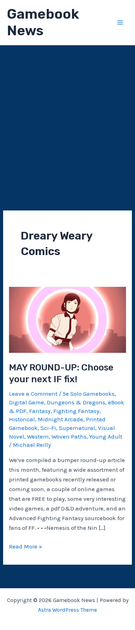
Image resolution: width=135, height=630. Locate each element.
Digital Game (26, 402)
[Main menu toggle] (120, 22)
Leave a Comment (33, 393)
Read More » (25, 547)
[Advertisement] (67, 116)
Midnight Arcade (60, 419)
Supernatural (77, 427)
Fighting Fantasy (76, 410)
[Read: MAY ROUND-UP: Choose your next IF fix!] (67, 319)
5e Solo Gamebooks (89, 393)
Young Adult (105, 436)
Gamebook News (43, 22)
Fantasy (40, 410)
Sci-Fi (48, 427)
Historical (22, 419)
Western (38, 436)
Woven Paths (69, 436)
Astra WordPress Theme (67, 610)
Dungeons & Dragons (76, 402)
